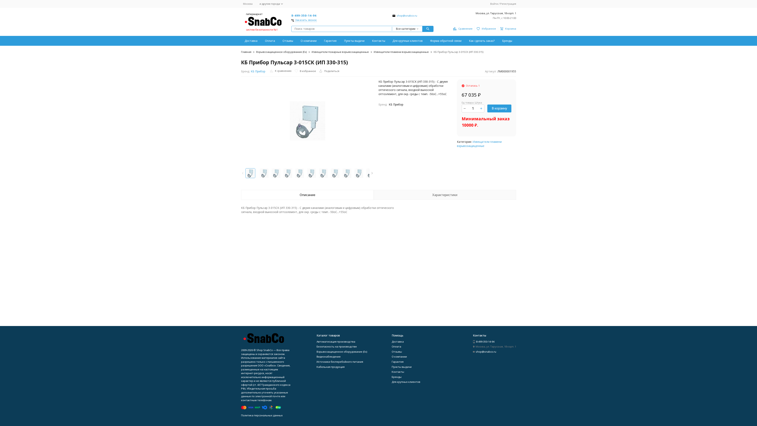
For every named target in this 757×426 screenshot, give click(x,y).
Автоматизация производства (336, 341)
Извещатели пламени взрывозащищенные (401, 52)
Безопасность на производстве (337, 346)
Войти (494, 4)
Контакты (378, 41)
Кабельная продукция (331, 367)
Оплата (270, 41)
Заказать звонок (306, 20)
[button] (372, 173)
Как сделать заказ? (482, 41)
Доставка (251, 41)
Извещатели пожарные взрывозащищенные (340, 52)
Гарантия (330, 41)
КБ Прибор (258, 71)
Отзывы (287, 41)
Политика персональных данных (262, 415)
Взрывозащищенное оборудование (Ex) (281, 52)
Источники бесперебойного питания (340, 361)
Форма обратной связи (445, 41)
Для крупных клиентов (407, 41)
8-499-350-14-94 (303, 15)
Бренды (507, 41)
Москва (248, 4)
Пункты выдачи (354, 41)
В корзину (499, 108)
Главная (246, 52)
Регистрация (508, 4)
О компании (309, 41)
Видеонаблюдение (329, 356)
